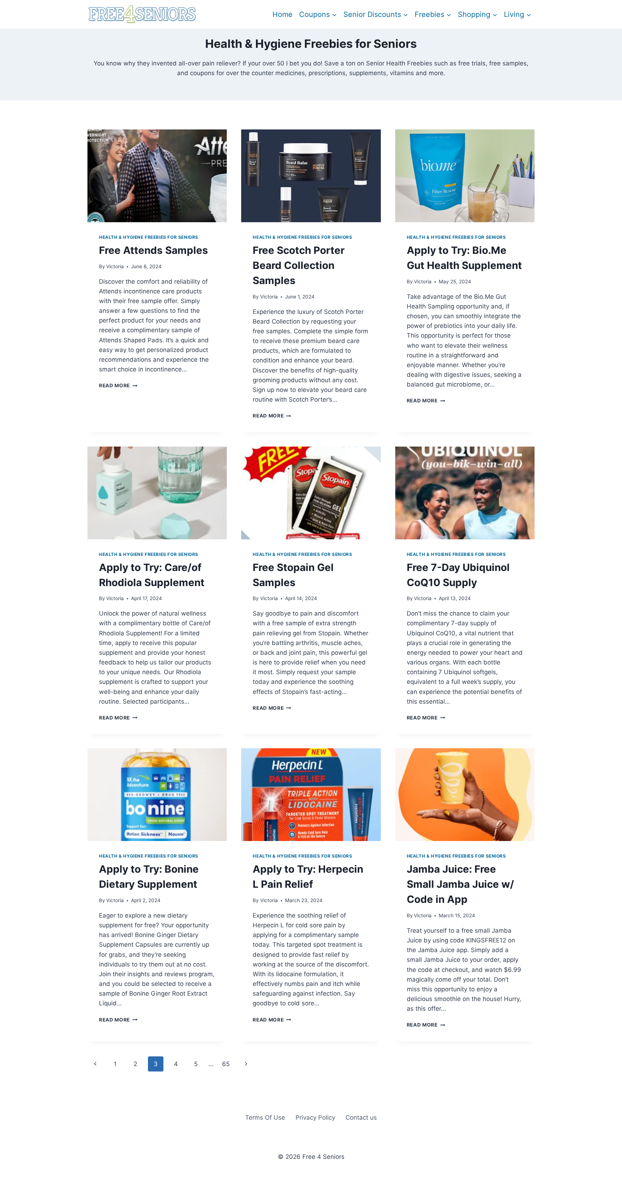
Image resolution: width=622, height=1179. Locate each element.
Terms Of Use (265, 1117)
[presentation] (157, 175)
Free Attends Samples (153, 250)
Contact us (361, 1117)
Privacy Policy (315, 1117)
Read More (118, 385)
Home (282, 14)
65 (226, 1064)
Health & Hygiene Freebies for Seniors (148, 237)
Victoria (115, 266)
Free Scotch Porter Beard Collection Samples (298, 265)
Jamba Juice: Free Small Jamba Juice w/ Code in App (460, 884)
